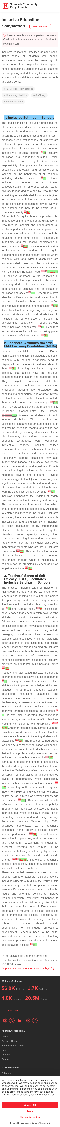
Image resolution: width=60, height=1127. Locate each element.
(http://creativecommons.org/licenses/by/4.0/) (28, 968)
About (5, 1036)
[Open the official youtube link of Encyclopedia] (27, 1020)
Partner (6, 1059)
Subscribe (12, 1010)
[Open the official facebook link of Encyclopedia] (35, 1020)
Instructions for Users (13, 1045)
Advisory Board (10, 1041)
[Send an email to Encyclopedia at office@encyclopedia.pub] (4, 1020)
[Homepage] (6, 6)
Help (4, 1050)
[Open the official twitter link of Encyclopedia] (12, 1020)
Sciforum (6, 1073)
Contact (6, 1054)
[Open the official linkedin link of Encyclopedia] (19, 1020)
